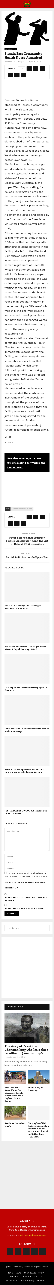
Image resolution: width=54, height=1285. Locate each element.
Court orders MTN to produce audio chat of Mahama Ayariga (26, 730)
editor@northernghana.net (33, 1235)
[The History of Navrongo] (39, 1077)
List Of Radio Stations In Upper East (27, 557)
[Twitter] (18, 1251)
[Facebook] (10, 1251)
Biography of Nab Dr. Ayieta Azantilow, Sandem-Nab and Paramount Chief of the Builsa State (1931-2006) (38, 1130)
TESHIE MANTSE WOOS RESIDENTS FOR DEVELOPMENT (25, 812)
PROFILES (38, 1277)
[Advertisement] (29, 90)
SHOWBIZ (41, 1281)
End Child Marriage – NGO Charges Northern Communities (22, 607)
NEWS (18, 1273)
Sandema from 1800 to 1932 (14, 1124)
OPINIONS (13, 1277)
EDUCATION (26, 1277)
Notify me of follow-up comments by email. (25, 899)
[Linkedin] (34, 1251)
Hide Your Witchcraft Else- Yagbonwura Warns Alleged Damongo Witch (25, 648)
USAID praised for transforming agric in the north (25, 689)
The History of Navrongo (35, 1089)
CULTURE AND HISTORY (34, 1273)
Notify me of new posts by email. (24, 908)
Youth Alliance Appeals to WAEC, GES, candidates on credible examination (24, 771)
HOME (10, 1273)
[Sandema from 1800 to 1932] (15, 1113)
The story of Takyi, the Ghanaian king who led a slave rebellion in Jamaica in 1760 (26, 1049)
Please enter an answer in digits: (25, 882)
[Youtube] (42, 1251)
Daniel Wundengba (15, 62)
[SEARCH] (46, 928)
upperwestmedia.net (22, 509)
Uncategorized (10, 49)
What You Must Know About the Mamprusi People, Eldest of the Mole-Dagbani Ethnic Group (14, 1094)
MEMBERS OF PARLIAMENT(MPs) (20, 1281)
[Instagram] (26, 1251)
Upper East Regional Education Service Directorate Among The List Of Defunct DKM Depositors (27, 541)
